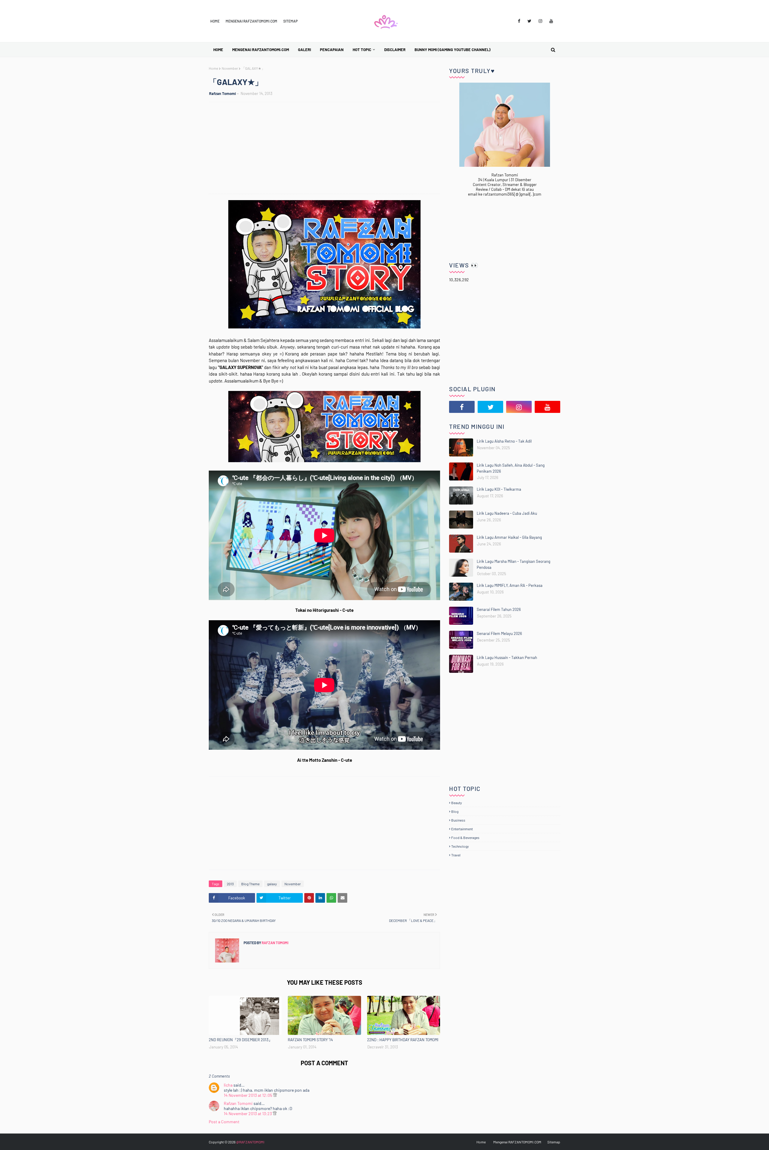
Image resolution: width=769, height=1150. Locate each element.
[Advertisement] (327, 149)
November (230, 68)
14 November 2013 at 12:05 (248, 1095)
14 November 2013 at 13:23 (248, 1113)
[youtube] (551, 21)
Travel (455, 855)
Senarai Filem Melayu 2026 (499, 633)
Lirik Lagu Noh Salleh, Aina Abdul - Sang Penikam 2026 (511, 468)
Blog (454, 811)
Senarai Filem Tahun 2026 (499, 609)
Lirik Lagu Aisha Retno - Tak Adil (504, 441)
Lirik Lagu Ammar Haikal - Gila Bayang (509, 537)
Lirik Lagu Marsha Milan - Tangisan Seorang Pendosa (513, 564)
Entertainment (462, 829)
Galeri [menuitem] (304, 49)
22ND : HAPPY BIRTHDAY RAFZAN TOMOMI (402, 1039)
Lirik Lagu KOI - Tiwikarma (499, 489)
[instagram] (540, 21)
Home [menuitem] (218, 49)
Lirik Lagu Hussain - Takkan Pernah (507, 657)
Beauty (456, 803)
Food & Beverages (465, 837)
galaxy (272, 884)
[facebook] (519, 21)
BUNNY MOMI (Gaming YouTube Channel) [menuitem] (453, 49)
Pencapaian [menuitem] (332, 49)
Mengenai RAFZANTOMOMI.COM (251, 21)
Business (458, 820)
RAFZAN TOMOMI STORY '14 (310, 1039)
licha (228, 1084)
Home (215, 21)
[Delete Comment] (275, 1095)
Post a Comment (224, 1121)
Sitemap (290, 21)
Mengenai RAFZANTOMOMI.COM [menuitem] (260, 49)
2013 (230, 884)
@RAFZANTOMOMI (250, 1142)
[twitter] (529, 21)
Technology (460, 846)
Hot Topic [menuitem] (362, 49)
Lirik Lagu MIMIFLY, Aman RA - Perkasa (510, 585)
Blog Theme (250, 884)
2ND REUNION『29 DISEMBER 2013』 (240, 1039)
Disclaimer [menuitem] (395, 49)
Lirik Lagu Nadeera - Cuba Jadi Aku (507, 513)
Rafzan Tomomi (222, 93)
